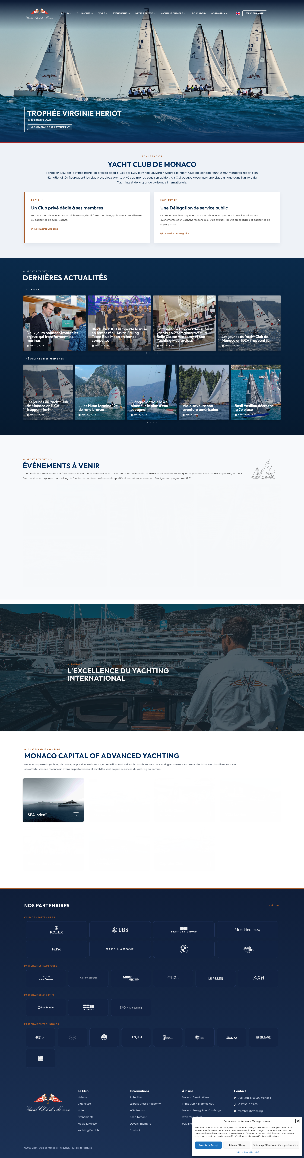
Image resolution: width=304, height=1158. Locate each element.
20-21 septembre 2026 (43, 528)
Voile (101, 13)
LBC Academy (198, 13)
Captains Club (171, 863)
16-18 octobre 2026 (129, 579)
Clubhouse (83, 13)
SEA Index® (37, 814)
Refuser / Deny (236, 1145)
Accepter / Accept (208, 1145)
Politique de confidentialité (247, 1152)
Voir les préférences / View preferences (275, 1145)
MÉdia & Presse (144, 13)
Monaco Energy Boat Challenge (111, 812)
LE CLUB (64, 13)
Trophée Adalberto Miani (138, 573)
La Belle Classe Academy (172, 812)
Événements (120, 13)
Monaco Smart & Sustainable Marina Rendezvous (54, 521)
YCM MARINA (218, 13)
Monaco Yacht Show (46, 573)
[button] (297, 1121)
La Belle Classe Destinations (106, 861)
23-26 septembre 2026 (44, 579)
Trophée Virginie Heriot (224, 573)
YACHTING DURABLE (172, 13)
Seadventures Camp (45, 863)
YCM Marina (235, 814)
